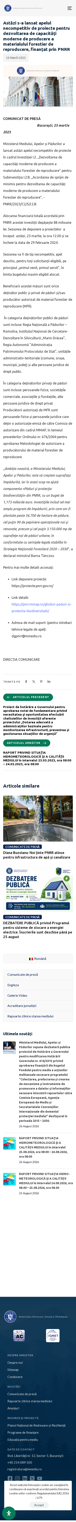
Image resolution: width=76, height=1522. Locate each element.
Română (40, 958)
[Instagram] (17, 1478)
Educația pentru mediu (22, 1439)
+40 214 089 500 (19, 1462)
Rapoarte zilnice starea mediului (29, 1401)
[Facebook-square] (10, 1478)
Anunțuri (13, 1408)
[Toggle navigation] (55, 8)
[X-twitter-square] (32, 1478)
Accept (39, 1505)
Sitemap (13, 1370)
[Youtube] (39, 1478)
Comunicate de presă (22, 1394)
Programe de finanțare (23, 1432)
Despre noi (15, 1362)
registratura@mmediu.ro (24, 1469)
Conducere (15, 1377)
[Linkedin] (24, 1478)
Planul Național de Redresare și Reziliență (36, 1425)
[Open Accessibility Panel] (9, 1513)
